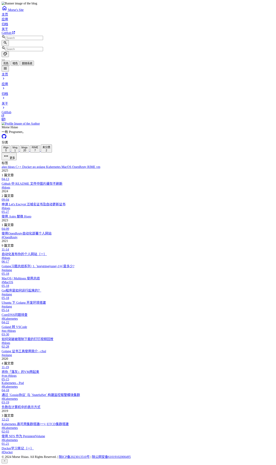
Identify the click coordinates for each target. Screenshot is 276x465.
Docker (27, 167)
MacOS (66, 167)
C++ (19, 167)
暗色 (15, 63)
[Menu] (5, 69)
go (35, 167)
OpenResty (79, 167)
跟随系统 (27, 63)
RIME (91, 167)
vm (98, 167)
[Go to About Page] (138, 121)
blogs (12, 167)
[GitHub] (4, 137)
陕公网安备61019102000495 (111, 457)
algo (5, 167)
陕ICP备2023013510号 (74, 457)
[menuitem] (3, 60)
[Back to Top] (4, 461)
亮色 (5, 63)
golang (41, 167)
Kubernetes (53, 167)
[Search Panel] (5, 43)
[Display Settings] (5, 54)
